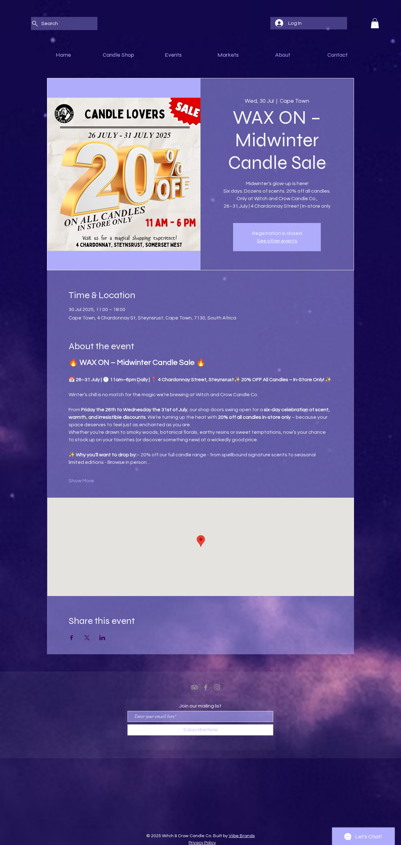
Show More (81, 480)
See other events (277, 240)
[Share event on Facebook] (72, 637)
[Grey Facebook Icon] (206, 687)
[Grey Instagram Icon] (217, 687)
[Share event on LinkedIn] (102, 637)
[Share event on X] (87, 637)
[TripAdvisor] (194, 687)
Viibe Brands (242, 836)
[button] (375, 23)
